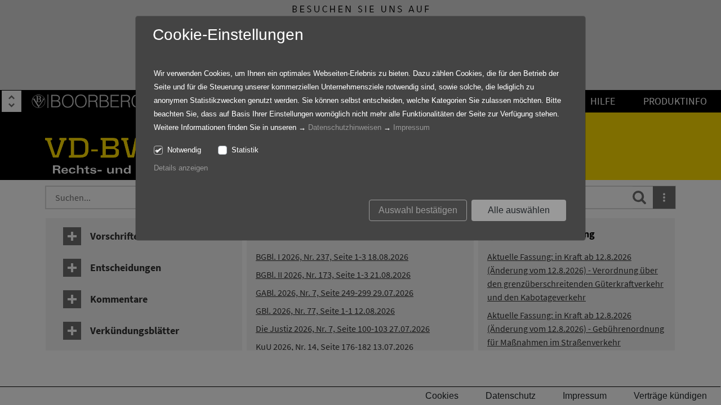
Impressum (411, 127)
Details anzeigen (181, 168)
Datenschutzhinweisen (344, 127)
